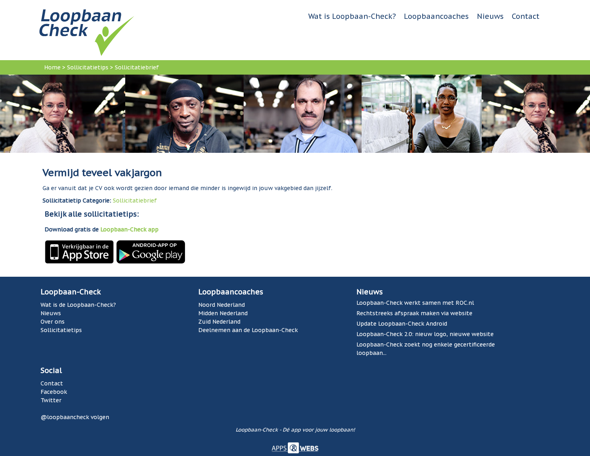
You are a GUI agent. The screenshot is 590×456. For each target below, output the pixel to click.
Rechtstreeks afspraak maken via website (414, 313)
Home (52, 67)
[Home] (87, 32)
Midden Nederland (223, 313)
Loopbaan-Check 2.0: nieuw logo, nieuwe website (425, 334)
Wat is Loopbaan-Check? (352, 16)
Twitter (51, 400)
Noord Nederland (221, 304)
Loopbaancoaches (436, 16)
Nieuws (490, 16)
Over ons (53, 321)
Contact (525, 16)
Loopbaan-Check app (129, 229)
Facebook (54, 391)
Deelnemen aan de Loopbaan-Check (248, 330)
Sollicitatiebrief (137, 67)
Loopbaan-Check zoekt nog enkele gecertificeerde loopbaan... (425, 349)
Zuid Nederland (219, 321)
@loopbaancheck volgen (75, 417)
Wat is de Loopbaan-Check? (78, 304)
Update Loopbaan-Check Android (401, 323)
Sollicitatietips (87, 67)
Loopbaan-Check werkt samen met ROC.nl (415, 302)
